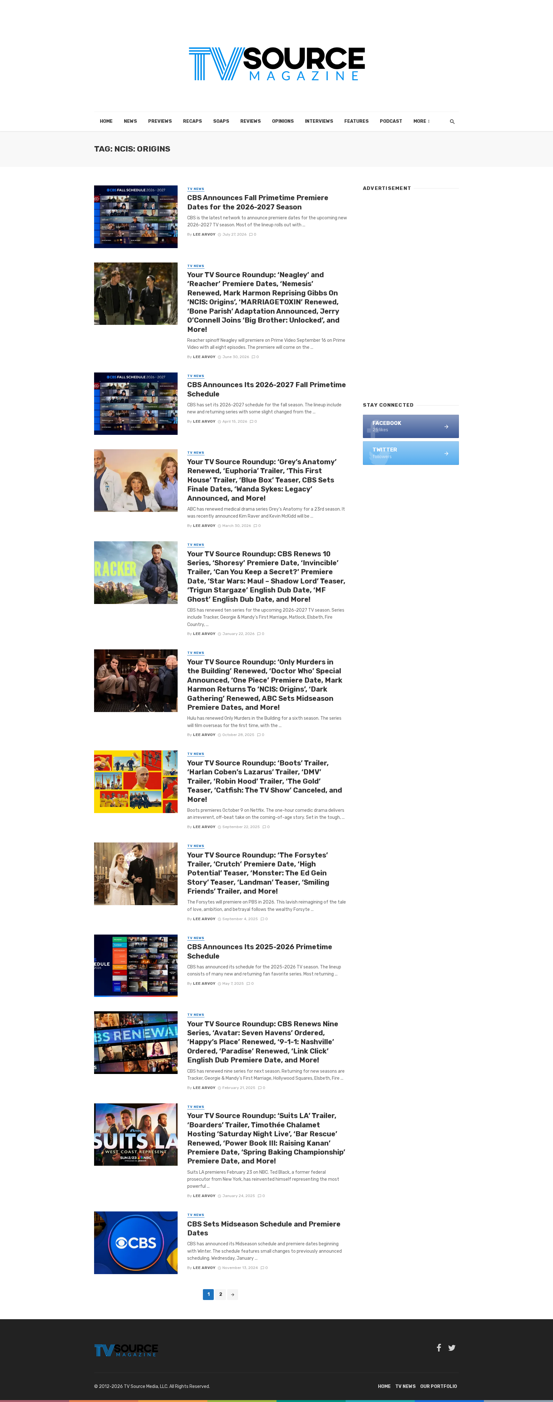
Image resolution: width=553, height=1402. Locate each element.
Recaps (192, 121)
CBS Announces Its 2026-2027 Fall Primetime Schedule (266, 389)
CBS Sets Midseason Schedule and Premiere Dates (264, 1228)
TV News (195, 189)
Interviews (319, 121)
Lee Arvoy (204, 234)
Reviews (250, 121)
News (130, 121)
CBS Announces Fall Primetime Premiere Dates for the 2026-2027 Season (257, 202)
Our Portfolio (438, 1386)
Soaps (221, 121)
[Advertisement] (411, 293)
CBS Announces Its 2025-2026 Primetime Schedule (259, 951)
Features (356, 121)
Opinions (283, 121)
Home (106, 121)
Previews (160, 121)
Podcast (391, 121)
